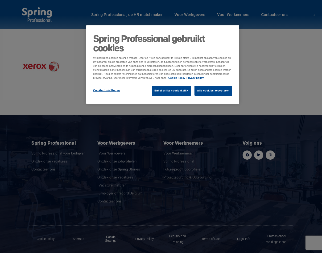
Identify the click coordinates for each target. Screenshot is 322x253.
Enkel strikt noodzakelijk (171, 90)
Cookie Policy (176, 77)
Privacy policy (195, 77)
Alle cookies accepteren (213, 90)
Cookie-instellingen (106, 90)
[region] (162, 64)
